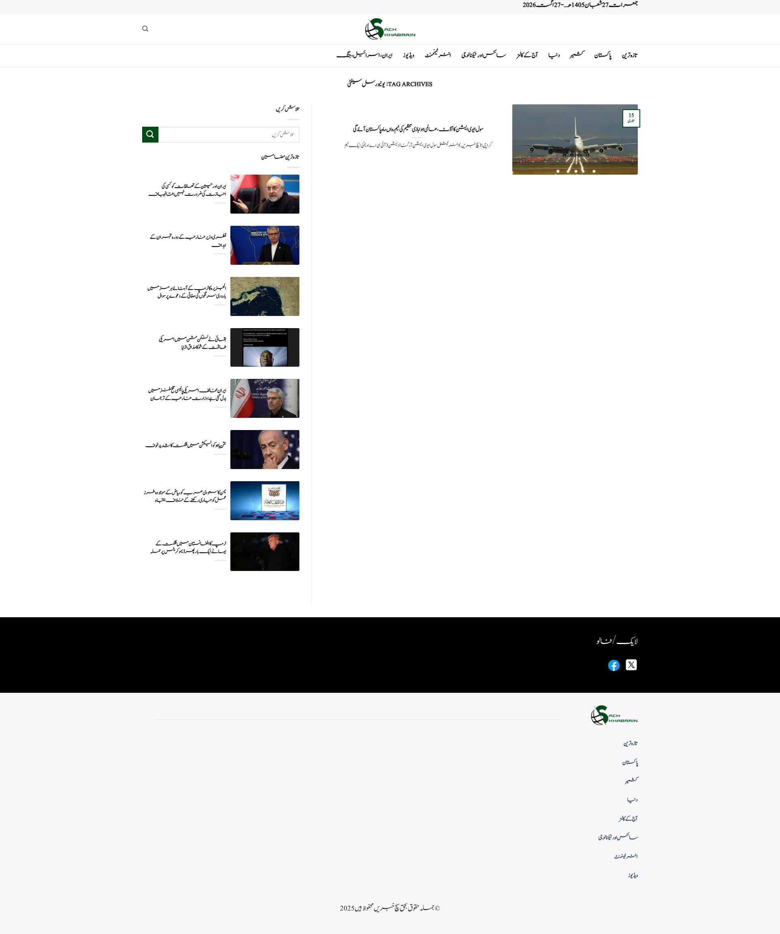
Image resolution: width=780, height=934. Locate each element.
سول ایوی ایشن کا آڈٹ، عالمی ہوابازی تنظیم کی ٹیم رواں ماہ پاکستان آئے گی (418, 129)
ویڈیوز (408, 55)
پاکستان (602, 55)
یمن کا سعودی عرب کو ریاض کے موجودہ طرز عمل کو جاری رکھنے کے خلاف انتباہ (185, 496)
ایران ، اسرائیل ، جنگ (364, 55)
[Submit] (150, 135)
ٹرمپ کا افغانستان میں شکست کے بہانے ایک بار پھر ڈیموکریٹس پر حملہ (188, 548)
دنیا (554, 55)
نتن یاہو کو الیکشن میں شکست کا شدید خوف (185, 446)
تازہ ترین (630, 55)
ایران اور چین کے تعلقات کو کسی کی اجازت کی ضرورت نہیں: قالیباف (187, 190)
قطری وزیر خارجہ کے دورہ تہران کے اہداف (188, 241)
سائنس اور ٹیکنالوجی (484, 55)
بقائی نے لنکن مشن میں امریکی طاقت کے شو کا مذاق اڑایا (192, 343)
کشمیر (577, 55)
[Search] (145, 29)
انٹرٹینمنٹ (438, 55)
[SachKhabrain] (390, 29)
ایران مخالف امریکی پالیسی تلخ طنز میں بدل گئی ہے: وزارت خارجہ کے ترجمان (187, 394)
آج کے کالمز (527, 55)
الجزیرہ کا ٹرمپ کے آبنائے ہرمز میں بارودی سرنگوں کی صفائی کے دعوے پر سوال (186, 292)
